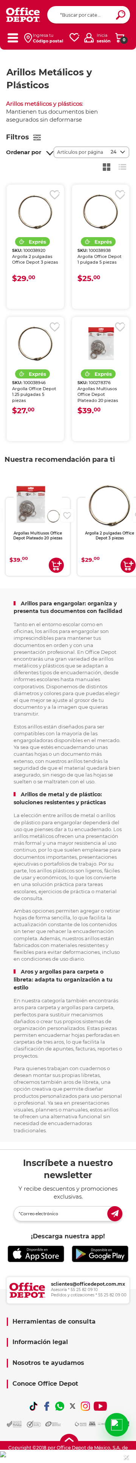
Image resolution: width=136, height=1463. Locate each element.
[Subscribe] (114, 1213)
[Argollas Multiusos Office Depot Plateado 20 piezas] (100, 343)
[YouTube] (100, 1406)
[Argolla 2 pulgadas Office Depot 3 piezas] (35, 211)
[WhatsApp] (59, 1406)
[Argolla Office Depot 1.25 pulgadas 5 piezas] (35, 343)
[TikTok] (33, 1406)
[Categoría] (12, 37)
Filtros (17, 137)
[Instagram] (85, 1406)
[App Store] (36, 1254)
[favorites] (74, 37)
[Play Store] (100, 1254)
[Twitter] (72, 1406)
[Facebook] (46, 1406)
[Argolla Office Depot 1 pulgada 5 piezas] (100, 211)
